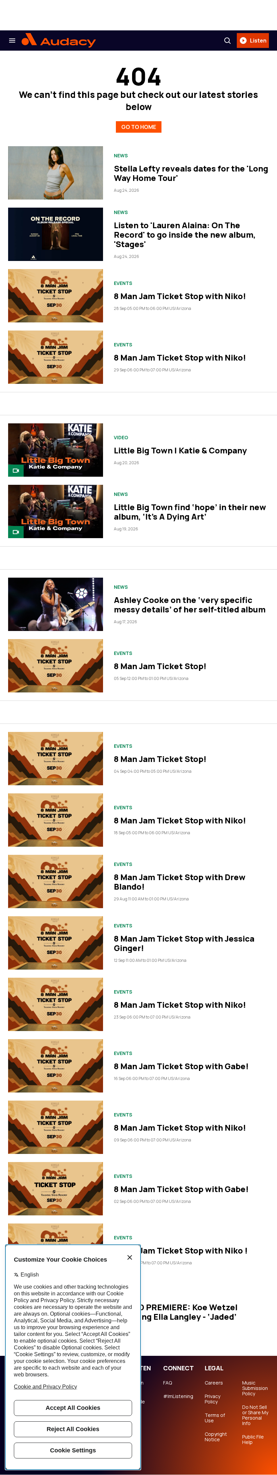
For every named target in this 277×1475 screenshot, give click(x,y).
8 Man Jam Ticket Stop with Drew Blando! (180, 881)
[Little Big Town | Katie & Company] (55, 450)
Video (121, 437)
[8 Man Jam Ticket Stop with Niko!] (55, 295)
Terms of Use (215, 1418)
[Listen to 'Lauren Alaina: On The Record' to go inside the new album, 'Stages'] (55, 234)
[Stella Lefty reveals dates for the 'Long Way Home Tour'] (55, 173)
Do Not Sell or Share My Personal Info (255, 1415)
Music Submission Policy (255, 1388)
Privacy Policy (212, 1399)
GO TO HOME (138, 127)
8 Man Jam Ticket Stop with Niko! (180, 295)
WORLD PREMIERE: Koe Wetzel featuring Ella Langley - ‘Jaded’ (175, 1311)
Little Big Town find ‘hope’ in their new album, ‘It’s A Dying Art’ (190, 511)
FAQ (167, 1383)
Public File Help (253, 1439)
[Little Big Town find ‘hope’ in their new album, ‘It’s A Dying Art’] (55, 511)
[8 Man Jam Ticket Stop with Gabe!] (55, 1065)
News (121, 155)
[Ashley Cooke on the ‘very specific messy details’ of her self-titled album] (55, 604)
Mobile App (137, 1404)
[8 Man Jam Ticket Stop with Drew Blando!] (55, 881)
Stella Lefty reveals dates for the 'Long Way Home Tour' (191, 173)
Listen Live (137, 1385)
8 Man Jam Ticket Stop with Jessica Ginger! (184, 943)
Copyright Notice (216, 1436)
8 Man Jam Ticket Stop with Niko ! (181, 1250)
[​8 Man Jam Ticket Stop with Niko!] (55, 820)
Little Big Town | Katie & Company (180, 450)
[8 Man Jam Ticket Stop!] (55, 665)
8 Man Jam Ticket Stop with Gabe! (181, 1066)
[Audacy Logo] (59, 40)
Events (123, 283)
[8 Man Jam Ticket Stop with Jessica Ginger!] (55, 943)
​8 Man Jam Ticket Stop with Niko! (180, 820)
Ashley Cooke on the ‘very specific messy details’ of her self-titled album (190, 604)
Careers (214, 1383)
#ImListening (178, 1396)
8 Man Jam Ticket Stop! (160, 665)
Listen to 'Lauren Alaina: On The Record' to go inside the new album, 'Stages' (185, 234)
